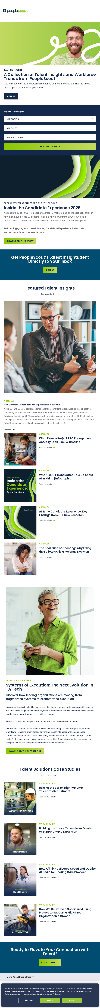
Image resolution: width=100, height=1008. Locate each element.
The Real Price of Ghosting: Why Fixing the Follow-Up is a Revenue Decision (65, 549)
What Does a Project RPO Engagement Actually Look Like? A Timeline (65, 440)
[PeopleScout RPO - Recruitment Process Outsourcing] (16, 11)
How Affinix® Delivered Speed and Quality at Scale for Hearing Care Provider (67, 870)
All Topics (13, 119)
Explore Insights (50, 146)
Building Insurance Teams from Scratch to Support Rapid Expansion (66, 830)
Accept (71, 1000)
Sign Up (11, 96)
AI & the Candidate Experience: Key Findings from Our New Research (63, 513)
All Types (12, 128)
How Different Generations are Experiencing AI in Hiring (32, 404)
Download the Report (20, 241)
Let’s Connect (50, 962)
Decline (50, 1000)
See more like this (48, 294)
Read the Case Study (47, 797)
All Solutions (15, 137)
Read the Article (10, 430)
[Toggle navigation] (96, 11)
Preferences (28, 1000)
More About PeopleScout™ (20, 977)
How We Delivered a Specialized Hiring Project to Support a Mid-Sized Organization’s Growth (65, 912)
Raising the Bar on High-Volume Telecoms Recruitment (61, 789)
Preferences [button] (57, 994)
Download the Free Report (24, 751)
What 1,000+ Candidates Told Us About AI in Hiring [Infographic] (66, 476)
